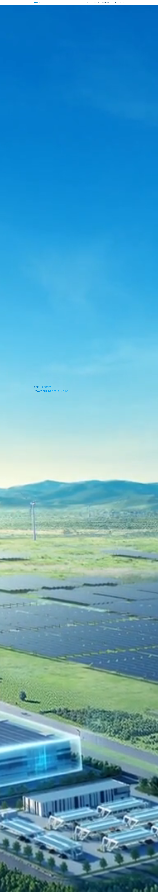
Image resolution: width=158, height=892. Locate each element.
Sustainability (96, 2)
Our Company (114, 2)
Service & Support (105, 2)
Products (89, 2)
